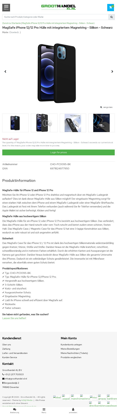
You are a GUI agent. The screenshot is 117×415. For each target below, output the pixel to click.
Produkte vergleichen (71, 357)
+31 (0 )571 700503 (14, 374)
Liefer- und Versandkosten (15, 353)
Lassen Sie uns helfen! (14, 318)
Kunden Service (9, 357)
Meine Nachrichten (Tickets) (74, 353)
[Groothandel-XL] (58, 7)
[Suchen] (111, 17)
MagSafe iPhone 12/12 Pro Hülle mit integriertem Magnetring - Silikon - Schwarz (58, 23)
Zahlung (6, 348)
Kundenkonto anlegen (71, 344)
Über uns (6, 344)
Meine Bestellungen (70, 348)
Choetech (14, 32)
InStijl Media (26, 400)
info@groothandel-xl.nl (16, 378)
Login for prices (58, 152)
